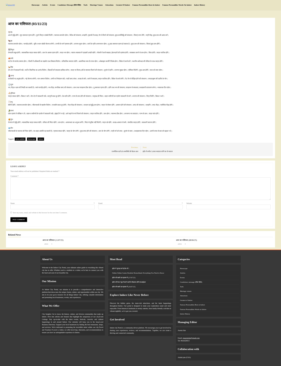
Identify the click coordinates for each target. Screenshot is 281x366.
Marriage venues (96, 5)
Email (140, 203)
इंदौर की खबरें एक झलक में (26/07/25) (123, 287)
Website (189, 203)
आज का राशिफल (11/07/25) (53, 240)
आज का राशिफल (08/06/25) (186, 240)
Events (52, 5)
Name (52, 203)
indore (41, 139)
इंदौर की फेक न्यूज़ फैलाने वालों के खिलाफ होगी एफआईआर (129, 282)
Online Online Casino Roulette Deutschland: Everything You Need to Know (138, 273)
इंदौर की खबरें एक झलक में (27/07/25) (123, 277)
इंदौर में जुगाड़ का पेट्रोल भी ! (120, 268)
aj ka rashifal (20, 139)
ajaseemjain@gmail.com (191, 338)
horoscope (31, 139)
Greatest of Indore (123, 5)
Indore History (199, 5)
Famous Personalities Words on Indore (177, 5)
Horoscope (36, 5)
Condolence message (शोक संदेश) (69, 5)
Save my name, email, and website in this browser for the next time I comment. (40, 213)
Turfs (85, 5)
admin (46, 244)
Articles (45, 5)
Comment (14, 176)
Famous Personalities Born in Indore (146, 5)
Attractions (109, 5)
